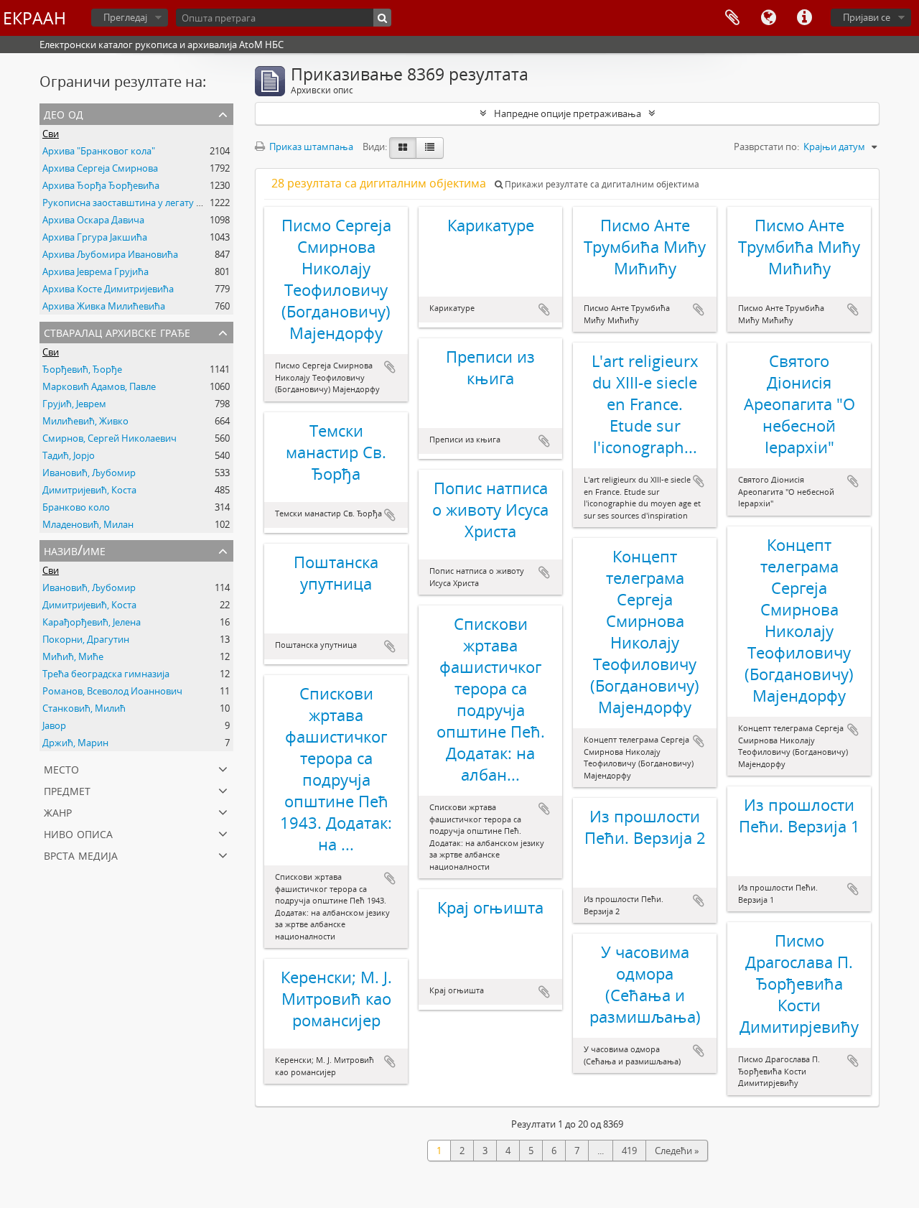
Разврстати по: (766, 146)
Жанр (58, 811)
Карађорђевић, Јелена (91, 621)
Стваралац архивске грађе (117, 331)
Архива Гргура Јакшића (94, 237)
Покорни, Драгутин (85, 639)
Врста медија (81, 854)
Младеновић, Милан (88, 524)
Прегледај (125, 17)
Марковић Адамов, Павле (99, 386)
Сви (50, 133)
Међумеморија (732, 18)
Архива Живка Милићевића (103, 305)
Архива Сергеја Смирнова (100, 168)
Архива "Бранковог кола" (98, 150)
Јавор (54, 725)
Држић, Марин (75, 742)
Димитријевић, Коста (89, 489)
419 (629, 1150)
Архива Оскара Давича (93, 219)
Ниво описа (78, 832)
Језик (768, 18)
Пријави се (866, 17)
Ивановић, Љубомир (89, 472)
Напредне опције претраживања (567, 113)
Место (61, 768)
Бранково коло (76, 507)
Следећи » (677, 1150)
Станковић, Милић (84, 708)
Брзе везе (804, 18)
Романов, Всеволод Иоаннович (112, 690)
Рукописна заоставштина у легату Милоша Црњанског (165, 202)
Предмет (67, 789)
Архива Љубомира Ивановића (110, 254)
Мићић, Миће (72, 656)
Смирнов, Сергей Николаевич (109, 438)
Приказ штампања (310, 146)
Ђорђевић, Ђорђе (82, 369)
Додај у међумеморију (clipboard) (390, 367)
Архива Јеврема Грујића (95, 271)
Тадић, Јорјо (68, 455)
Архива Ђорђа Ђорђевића (100, 185)
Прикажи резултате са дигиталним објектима (601, 184)
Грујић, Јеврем (74, 403)
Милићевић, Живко (85, 420)
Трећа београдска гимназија (105, 673)
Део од (63, 113)
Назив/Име (75, 549)
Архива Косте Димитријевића (108, 288)
